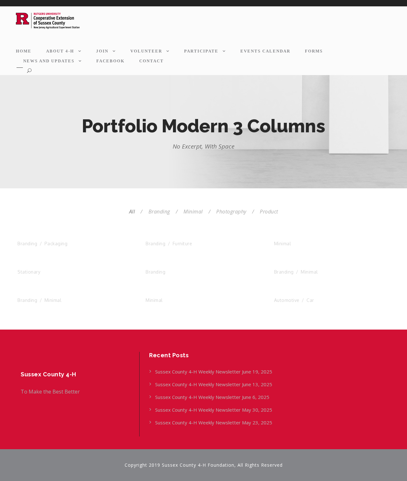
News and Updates (48, 61)
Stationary (28, 272)
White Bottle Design (305, 236)
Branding (159, 211)
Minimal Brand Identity (51, 292)
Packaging (56, 243)
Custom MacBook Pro (178, 264)
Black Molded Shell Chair (184, 236)
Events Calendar (265, 51)
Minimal (193, 211)
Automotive (287, 300)
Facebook (110, 61)
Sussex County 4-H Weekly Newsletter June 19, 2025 (214, 371)
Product (269, 211)
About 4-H (60, 51)
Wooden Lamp (296, 264)
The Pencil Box (39, 264)
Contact (151, 61)
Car (310, 300)
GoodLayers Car (299, 292)
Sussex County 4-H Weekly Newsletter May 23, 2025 (213, 422)
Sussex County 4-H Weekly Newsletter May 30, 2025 (213, 410)
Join (102, 51)
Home (23, 51)
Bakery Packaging (44, 236)
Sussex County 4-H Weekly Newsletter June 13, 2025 (214, 384)
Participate (201, 51)
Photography (231, 211)
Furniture (182, 243)
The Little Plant (169, 292)
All (132, 211)
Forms (314, 51)
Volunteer (146, 51)
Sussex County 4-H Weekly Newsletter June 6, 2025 (213, 397)
